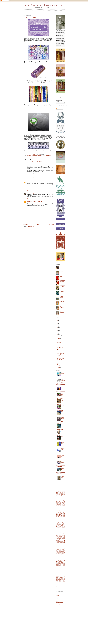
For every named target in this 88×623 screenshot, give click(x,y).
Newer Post (25, 224)
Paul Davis (61, 538)
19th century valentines (59, 484)
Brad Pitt (58, 493)
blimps (56, 566)
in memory (62, 405)
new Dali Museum (62, 582)
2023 (57, 323)
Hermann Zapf (59, 363)
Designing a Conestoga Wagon (61, 297)
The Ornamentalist (60, 410)
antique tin (63, 562)
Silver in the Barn (59, 473)
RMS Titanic (57, 542)
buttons (61, 566)
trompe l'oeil (59, 587)
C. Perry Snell (61, 495)
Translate (62, 98)
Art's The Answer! (59, 460)
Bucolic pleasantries (62, 437)
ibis (58, 577)
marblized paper (63, 579)
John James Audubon (61, 522)
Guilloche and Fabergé (30, 17)
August (59, 367)
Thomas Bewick (63, 551)
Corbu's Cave (59, 423)
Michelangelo (62, 532)
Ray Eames (60, 542)
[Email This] (39, 154)
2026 (57, 319)
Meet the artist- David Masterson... (62, 462)
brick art (59, 566)
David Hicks (59, 505)
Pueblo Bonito (63, 541)
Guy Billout (63, 516)
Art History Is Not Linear (59, 602)
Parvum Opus (59, 447)
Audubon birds (63, 489)
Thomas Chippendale (58, 552)
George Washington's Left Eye (60, 361)
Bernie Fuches (63, 491)
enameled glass (58, 571)
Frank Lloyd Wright (59, 511)
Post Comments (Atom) (30, 226)
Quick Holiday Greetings (62, 400)
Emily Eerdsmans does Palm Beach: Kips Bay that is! (62, 374)
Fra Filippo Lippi (62, 510)
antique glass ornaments (61, 560)
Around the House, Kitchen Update (62, 477)
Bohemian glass (61, 492)
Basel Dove (63, 490)
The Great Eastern (58, 551)
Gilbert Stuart (60, 515)
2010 (57, 334)
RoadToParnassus (59, 398)
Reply (27, 190)
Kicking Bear (63, 526)
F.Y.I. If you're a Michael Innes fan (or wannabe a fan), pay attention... (62, 419)
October (59, 338)
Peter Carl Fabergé (45, 81)
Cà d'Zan (63, 504)
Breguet (64, 493)
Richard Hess (59, 543)
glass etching (58, 575)
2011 (57, 333)
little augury (59, 404)
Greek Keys (57, 601)
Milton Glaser (63, 533)
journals (59, 578)
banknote (37, 155)
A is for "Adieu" (62, 301)
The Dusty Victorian (60, 429)
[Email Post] (37, 154)
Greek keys (60, 516)
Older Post (51, 224)
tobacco (60, 585)
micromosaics (63, 580)
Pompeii (63, 540)
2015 (57, 327)
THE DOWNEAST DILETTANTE (59, 466)
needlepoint (57, 582)
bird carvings (59, 565)
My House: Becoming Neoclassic (61, 272)
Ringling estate (63, 543)
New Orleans (58, 538)
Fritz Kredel (63, 511)
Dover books (59, 506)
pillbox (25, 156)
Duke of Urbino (63, 506)
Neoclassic (57, 537)
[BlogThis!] (40, 154)
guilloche (44, 155)
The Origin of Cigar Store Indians (62, 287)
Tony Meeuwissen (63, 554)
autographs (61, 563)
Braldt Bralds (60, 493)
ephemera (58, 572)
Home (38, 224)
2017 (57, 326)
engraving (40, 155)
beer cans (61, 564)
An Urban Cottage (59, 475)
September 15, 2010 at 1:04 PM (37, 201)
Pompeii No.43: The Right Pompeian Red (62, 277)
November (59, 337)
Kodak (56, 527)
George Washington (59, 514)
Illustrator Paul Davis (60, 341)
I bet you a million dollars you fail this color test (62, 444)
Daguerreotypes (58, 596)
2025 (57, 320)
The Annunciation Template (62, 307)
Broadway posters (58, 494)
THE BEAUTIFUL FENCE (62, 469)
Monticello (60, 535)
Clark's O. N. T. (59, 502)
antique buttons (58, 559)
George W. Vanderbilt (62, 513)
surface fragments (59, 441)
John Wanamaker (58, 523)
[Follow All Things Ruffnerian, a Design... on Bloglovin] (60, 103)
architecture (58, 563)
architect (34, 155)
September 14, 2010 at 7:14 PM (37, 161)
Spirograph (62, 548)
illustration (60, 577)
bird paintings (63, 565)
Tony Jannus (58, 554)
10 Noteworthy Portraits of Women (62, 282)
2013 (57, 330)
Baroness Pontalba (58, 490)
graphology (57, 576)
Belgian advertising (58, 491)
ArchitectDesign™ (29, 193)
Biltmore (57, 492)
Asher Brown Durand (60, 359)
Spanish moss (58, 548)
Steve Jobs (61, 549)
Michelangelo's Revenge (62, 266)
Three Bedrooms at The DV (62, 431)
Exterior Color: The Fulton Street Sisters (62, 412)
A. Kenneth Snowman (29, 155)
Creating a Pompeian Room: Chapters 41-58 (60, 608)
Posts (58, 107)
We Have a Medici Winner (60, 344)
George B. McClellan (59, 512)
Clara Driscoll (59, 501)
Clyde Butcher (63, 502)
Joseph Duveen (60, 525)
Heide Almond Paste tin (58, 517)
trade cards (62, 586)
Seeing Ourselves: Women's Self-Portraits (62, 456)
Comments (58, 108)
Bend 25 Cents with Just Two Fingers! (61, 351)
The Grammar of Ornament (61, 550)
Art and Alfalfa (59, 392)
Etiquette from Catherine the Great (62, 312)
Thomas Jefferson (60, 553)
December (59, 335)
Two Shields (59, 342)
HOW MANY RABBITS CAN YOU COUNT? (62, 394)
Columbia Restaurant (59, 503)
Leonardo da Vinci (60, 527)
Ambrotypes (57, 595)
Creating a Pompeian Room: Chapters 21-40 (60, 606)
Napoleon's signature (62, 536)
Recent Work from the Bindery (62, 449)
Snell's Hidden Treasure (60, 353)
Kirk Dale (58, 435)
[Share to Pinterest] (43, 154)
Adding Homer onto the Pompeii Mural (62, 292)
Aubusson (57, 489)
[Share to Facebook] (42, 154)
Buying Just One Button (60, 349)
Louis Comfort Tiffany (60, 528)
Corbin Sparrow (59, 504)
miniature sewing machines (60, 581)
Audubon (60, 489)
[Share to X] (41, 154)
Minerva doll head (58, 534)
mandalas (59, 579)
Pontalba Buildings (58, 541)
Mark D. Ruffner (29, 201)
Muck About (63, 535)
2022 (57, 324)
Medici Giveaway (59, 346)
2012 (57, 331)
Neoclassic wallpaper (62, 537)
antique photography (59, 561)
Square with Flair (29, 161)
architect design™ (59, 371)
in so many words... (60, 416)
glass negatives (62, 575)
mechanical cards (58, 580)
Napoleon (57, 536)
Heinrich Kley (63, 517)
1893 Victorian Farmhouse (59, 385)
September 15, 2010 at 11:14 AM (37, 193)
